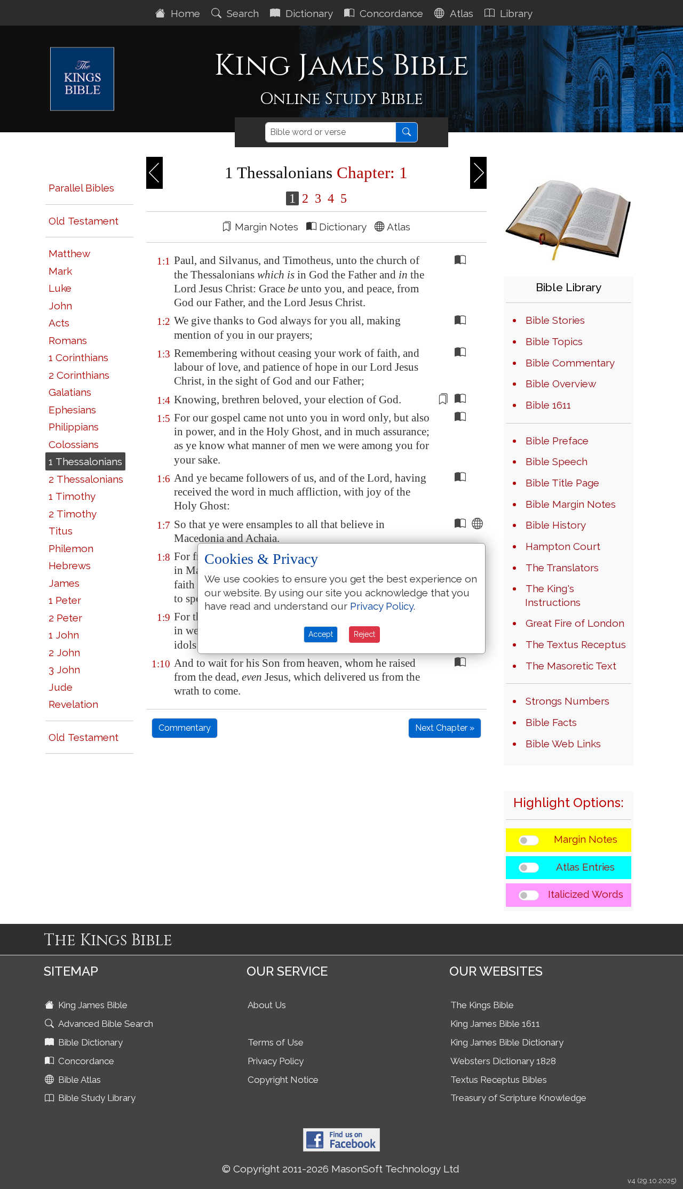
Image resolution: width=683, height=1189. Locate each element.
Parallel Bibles (81, 188)
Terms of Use (276, 1042)
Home (184, 13)
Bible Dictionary (89, 1042)
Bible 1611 (548, 405)
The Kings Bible (482, 1005)
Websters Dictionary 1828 (503, 1061)
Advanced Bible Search (104, 1023)
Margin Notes (585, 839)
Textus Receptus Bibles (498, 1079)
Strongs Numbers (567, 701)
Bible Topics (554, 341)
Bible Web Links (563, 743)
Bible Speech (556, 461)
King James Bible (92, 1005)
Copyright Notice (283, 1079)
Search (241, 13)
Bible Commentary (570, 363)
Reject (364, 634)
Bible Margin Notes (571, 504)
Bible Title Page (562, 483)
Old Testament (83, 221)
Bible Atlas (78, 1079)
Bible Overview (561, 383)
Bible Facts (551, 722)
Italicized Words (585, 894)
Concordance (390, 13)
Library (515, 13)
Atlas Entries (585, 867)
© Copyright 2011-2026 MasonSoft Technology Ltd (340, 1169)
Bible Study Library (96, 1097)
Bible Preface (557, 440)
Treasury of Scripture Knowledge (518, 1097)
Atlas (460, 13)
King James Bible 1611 (495, 1023)
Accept (320, 634)
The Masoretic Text (571, 666)
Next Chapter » (444, 728)
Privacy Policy (276, 1061)
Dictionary (308, 13)
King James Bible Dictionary (506, 1042)
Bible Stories (555, 320)
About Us (267, 1005)
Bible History (556, 525)
